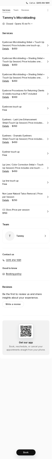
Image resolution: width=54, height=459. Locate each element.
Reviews (25, 10)
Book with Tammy (26, 236)
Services (6, 10)
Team (15, 10)
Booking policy (13, 274)
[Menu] (48, 10)
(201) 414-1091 (42, 3)
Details (5, 48)
